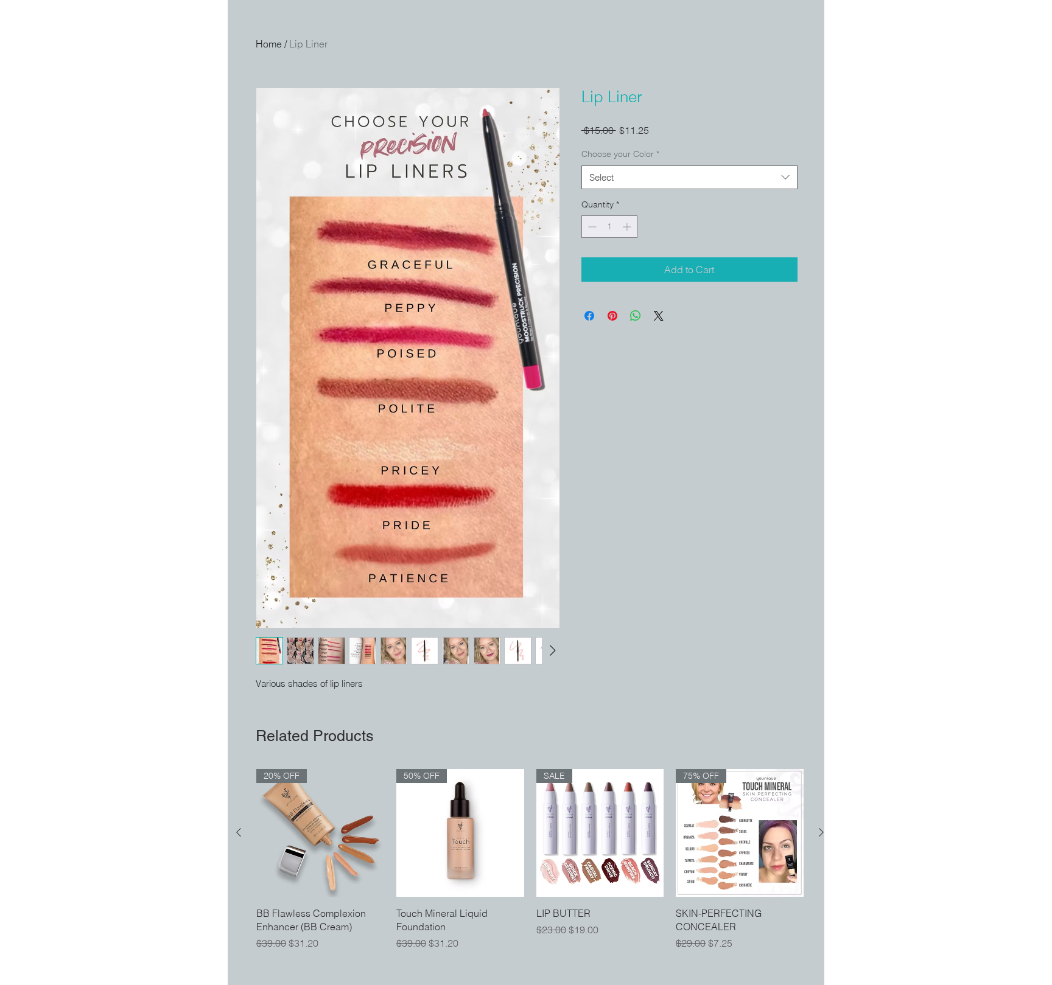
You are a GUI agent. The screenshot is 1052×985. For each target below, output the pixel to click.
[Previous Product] (238, 832)
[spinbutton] (609, 226)
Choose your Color (620, 153)
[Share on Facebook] (589, 315)
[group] (530, 860)
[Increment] (628, 226)
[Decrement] (590, 226)
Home (269, 44)
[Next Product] (821, 832)
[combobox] (689, 177)
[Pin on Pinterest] (612, 315)
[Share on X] (658, 315)
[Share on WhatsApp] (635, 315)
